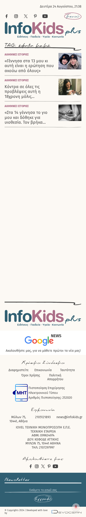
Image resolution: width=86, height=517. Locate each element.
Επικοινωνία (43, 370)
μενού (72, 16)
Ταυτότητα (67, 370)
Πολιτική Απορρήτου (55, 377)
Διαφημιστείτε (18, 370)
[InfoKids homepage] (43, 30)
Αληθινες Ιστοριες (17, 54)
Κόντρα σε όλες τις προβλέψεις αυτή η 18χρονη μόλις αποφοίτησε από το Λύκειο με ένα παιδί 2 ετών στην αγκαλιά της (30, 91)
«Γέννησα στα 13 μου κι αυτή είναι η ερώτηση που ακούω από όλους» (29, 66)
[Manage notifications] (76, 507)
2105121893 (43, 417)
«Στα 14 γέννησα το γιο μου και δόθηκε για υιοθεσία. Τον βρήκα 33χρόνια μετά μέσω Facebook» (26, 117)
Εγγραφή (43, 498)
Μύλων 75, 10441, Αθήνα (18, 419)
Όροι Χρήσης (30, 375)
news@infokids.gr (69, 417)
